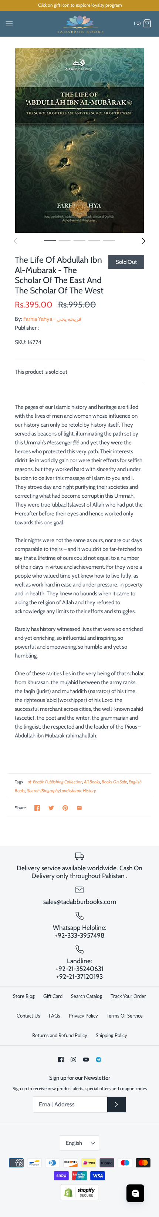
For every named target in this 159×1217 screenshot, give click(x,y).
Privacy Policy (83, 1016)
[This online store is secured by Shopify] (79, 1198)
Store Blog (24, 996)
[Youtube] (86, 1059)
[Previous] (15, 241)
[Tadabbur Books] (80, 23)
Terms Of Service (124, 1016)
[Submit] (116, 1104)
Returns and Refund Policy (59, 1035)
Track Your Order (128, 996)
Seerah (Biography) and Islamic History (61, 790)
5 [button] (109, 240)
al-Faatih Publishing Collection (55, 781)
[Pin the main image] (65, 808)
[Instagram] (73, 1059)
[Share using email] (79, 808)
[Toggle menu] (9, 23)
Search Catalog (86, 996)
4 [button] (94, 240)
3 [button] (79, 240)
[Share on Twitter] (51, 808)
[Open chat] (135, 1193)
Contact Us (28, 1016)
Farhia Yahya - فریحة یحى (52, 319)
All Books (92, 781)
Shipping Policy (111, 1035)
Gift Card (52, 996)
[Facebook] (61, 1059)
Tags (19, 781)
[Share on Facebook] (37, 808)
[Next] (143, 241)
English (74, 1143)
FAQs (54, 1016)
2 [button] (64, 240)
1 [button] (50, 240)
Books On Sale (114, 781)
